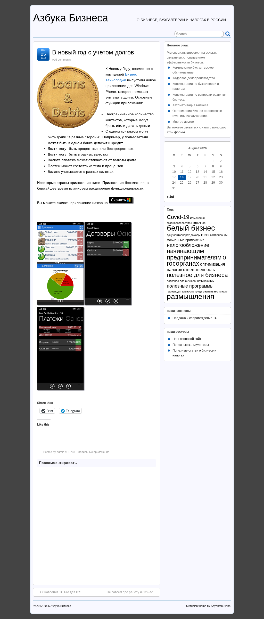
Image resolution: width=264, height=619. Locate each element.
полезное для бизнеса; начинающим (190, 280)
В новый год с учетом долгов (93, 52)
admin (60, 451)
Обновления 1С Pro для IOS (60, 592)
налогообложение (188, 245)
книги (205, 235)
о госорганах (196, 260)
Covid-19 (178, 217)
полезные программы (190, 286)
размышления (190, 296)
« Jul (170, 197)
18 (182, 177)
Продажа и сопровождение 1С (194, 318)
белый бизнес (191, 228)
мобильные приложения (185, 240)
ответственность (199, 269)
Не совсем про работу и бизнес (130, 592)
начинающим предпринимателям (194, 253)
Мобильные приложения (93, 451)
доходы (195, 235)
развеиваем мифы (215, 291)
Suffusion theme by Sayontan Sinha (208, 605)
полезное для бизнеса (197, 275)
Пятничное (198, 222)
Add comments (61, 59)
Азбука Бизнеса (70, 17)
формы (179, 132)
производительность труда (184, 291)
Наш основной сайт (186, 339)
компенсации (218, 235)
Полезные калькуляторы (190, 345)
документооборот (178, 235)
